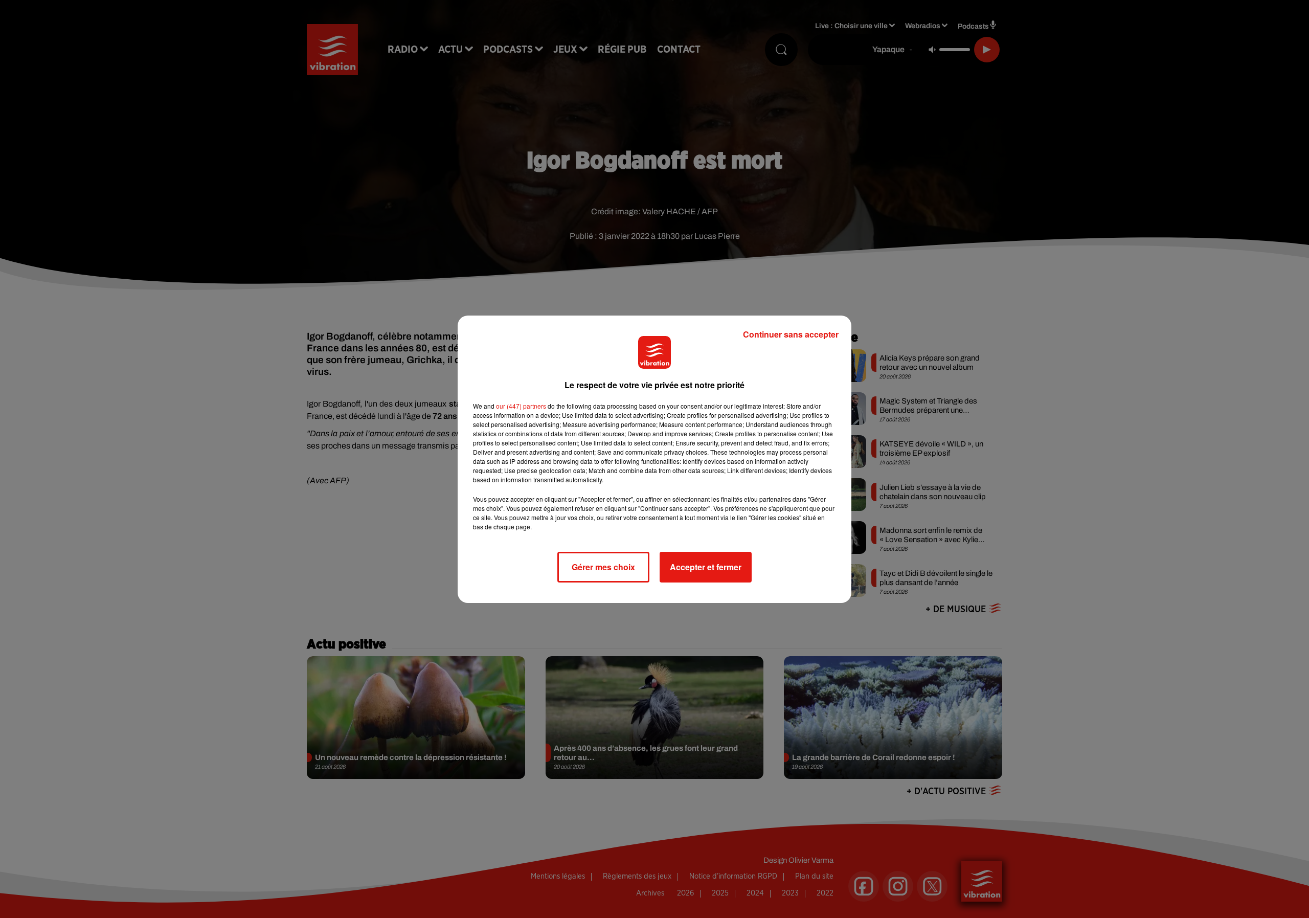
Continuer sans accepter (791, 334)
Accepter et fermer (705, 567)
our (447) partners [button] (521, 405)
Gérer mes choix (603, 567)
